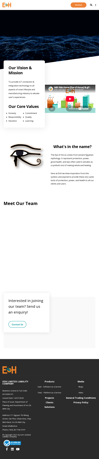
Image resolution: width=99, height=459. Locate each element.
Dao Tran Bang (14, 252)
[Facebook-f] (6, 449)
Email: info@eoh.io (9, 426)
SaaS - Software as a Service (49, 386)
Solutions (49, 407)
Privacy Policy (80, 402)
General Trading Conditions (81, 397)
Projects (49, 397)
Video (80, 392)
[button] (78, 5)
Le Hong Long (60, 252)
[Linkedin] (12, 449)
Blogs (80, 386)
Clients (49, 402)
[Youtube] (17, 449)
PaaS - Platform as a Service (49, 392)
